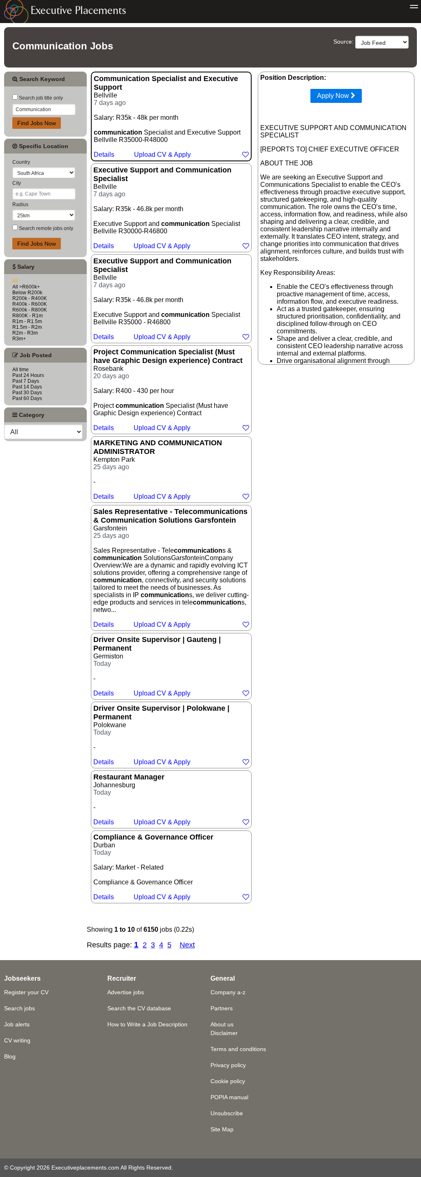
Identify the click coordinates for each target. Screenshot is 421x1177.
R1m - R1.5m (27, 321)
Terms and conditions (238, 1049)
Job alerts (17, 1024)
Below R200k (27, 292)
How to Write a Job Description (147, 1024)
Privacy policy (228, 1065)
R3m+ (19, 339)
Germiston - (157, 666)
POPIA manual (229, 1097)
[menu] (414, 7)
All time (20, 369)
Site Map (222, 1129)
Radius (20, 204)
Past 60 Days (27, 398)
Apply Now (334, 95)
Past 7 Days (25, 381)
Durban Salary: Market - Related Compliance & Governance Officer (153, 866)
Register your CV (26, 992)
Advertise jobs (125, 992)
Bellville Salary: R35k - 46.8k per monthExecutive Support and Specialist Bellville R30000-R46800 (166, 207)
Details (104, 154)
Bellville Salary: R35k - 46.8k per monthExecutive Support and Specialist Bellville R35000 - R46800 (166, 298)
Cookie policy (227, 1081)
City (16, 183)
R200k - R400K (29, 298)
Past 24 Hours (28, 375)
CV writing (17, 1040)
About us (222, 1024)
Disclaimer (224, 1033)
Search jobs (19, 1008)
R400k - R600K (29, 304)
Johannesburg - (141, 799)
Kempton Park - (157, 469)
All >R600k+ (26, 287)
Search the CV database (139, 1008)
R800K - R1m (27, 316)
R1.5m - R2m (27, 327)
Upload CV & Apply (162, 154)
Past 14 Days (27, 387)
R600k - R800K (29, 310)
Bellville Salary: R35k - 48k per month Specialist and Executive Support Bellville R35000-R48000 (167, 116)
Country (21, 162)
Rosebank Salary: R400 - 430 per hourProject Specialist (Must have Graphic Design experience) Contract (168, 389)
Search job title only (40, 98)
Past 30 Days (27, 392)
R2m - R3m (25, 333)
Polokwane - (161, 734)
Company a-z (227, 992)
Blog (10, 1056)
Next (187, 945)
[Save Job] (245, 154)
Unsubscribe (226, 1113)
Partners (221, 1008)
